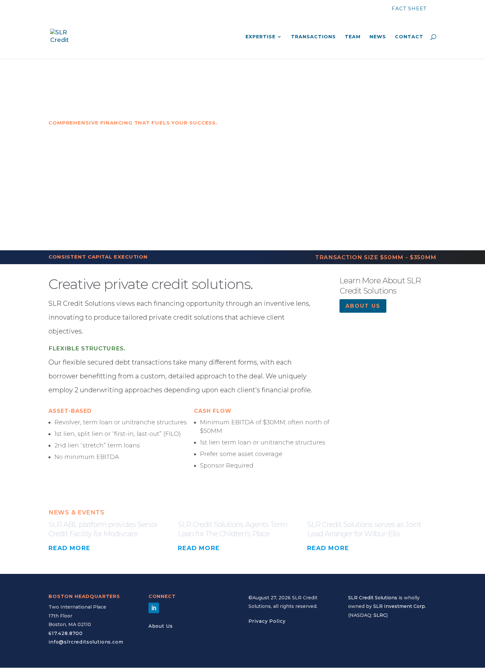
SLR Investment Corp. (399, 606)
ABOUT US (362, 306)
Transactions (313, 37)
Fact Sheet (409, 8)
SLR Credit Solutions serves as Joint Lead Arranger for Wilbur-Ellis (364, 529)
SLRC (379, 615)
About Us (160, 626)
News (378, 37)
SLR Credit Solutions (372, 598)
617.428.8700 (65, 633)
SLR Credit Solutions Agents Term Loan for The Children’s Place (232, 529)
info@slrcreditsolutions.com (85, 642)
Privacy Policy (267, 621)
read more (69, 548)
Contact (409, 37)
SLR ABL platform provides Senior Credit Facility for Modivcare (103, 529)
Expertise (260, 37)
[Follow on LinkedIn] (153, 608)
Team (353, 37)
